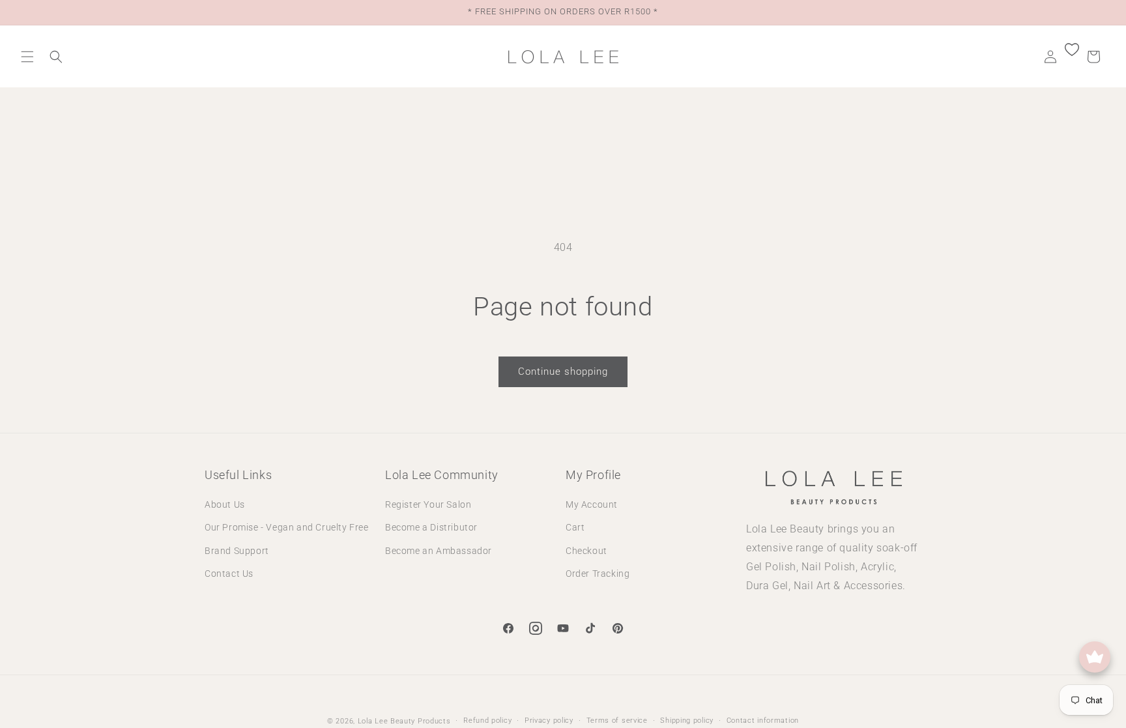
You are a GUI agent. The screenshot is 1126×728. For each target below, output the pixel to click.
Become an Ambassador (438, 551)
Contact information (763, 720)
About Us (225, 504)
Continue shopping (563, 371)
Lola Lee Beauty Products (404, 721)
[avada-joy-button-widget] (1094, 657)
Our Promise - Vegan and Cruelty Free (287, 527)
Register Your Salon (428, 504)
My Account (592, 504)
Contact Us (229, 573)
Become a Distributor (431, 527)
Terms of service (617, 720)
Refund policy (487, 720)
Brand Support (237, 551)
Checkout (586, 551)
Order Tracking (597, 573)
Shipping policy (687, 720)
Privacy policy (549, 720)
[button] (27, 56)
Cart (575, 527)
